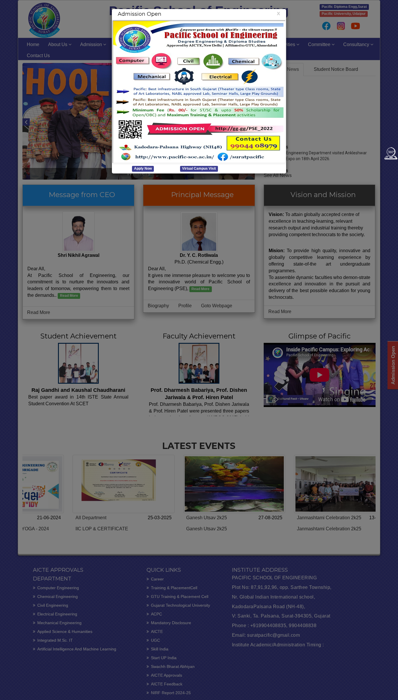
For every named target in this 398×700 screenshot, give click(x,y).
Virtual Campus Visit (199, 169)
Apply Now (143, 169)
